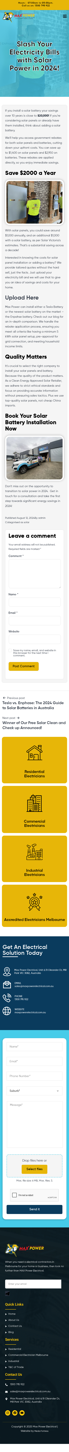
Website (14, 631)
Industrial (13, 1361)
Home (11, 1314)
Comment (16, 556)
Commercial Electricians (34, 824)
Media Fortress (41, 1431)
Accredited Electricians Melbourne (34, 920)
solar (26, 522)
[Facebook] (14, 1412)
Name (13, 594)
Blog (11, 1332)
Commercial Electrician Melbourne (28, 1355)
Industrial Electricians (34, 873)
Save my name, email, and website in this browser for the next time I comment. (34, 653)
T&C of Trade (16, 1367)
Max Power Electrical (44, 1426)
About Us (13, 1320)
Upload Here (22, 298)
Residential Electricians (34, 774)
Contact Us (15, 1326)
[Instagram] (7, 1412)
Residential (14, 1349)
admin (42, 518)
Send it (34, 1209)
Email (13, 613)
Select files (34, 1169)
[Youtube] (22, 1412)
